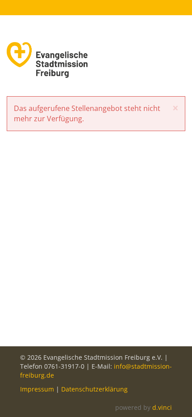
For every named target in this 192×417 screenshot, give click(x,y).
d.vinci (162, 407)
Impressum (37, 389)
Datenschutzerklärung (94, 389)
